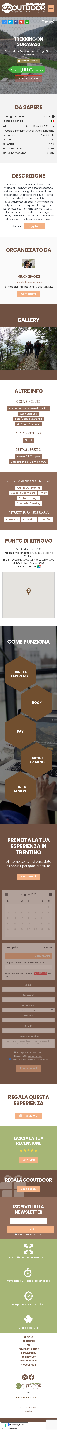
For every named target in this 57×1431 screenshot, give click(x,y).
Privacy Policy (28, 1353)
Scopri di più (28, 1189)
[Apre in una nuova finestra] (28, 1397)
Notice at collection (9, 1428)
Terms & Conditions (28, 1349)
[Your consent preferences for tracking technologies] (5, 1426)
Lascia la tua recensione (28, 282)
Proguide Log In (28, 1365)
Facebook (32, 1377)
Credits (28, 1411)
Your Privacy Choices (18, 1425)
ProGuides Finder (28, 1360)
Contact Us (28, 1341)
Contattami (28, 294)
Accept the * (30, 1234)
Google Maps (39, 566)
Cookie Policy (28, 1357)
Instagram (25, 1377)
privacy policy (34, 1234)
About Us (28, 1337)
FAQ (28, 1345)
